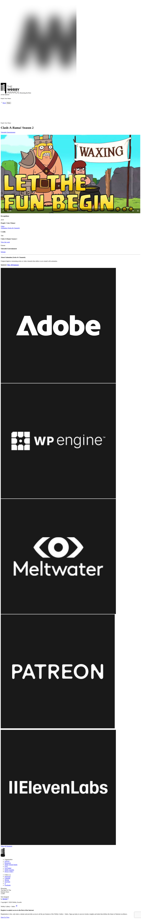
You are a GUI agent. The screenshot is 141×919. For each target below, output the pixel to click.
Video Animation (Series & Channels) (10, 227)
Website (3, 252)
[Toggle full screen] (138, 211)
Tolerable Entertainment (8, 132)
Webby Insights (9, 870)
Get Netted (8, 868)
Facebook (8, 885)
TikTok (7, 880)
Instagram (8, 876)
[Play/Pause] (3, 211)
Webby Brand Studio (11, 864)
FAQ (6, 866)
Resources (8, 863)
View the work (5, 242)
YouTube (7, 882)
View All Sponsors (13, 265)
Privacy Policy (9, 871)
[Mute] (133, 211)
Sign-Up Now (5, 917)
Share (8, 103)
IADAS (7, 861)
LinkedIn (7, 878)
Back (4, 103)
